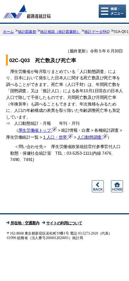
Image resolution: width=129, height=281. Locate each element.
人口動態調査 (90, 137)
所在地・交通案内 (24, 223)
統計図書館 (27, 31)
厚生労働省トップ (35, 130)
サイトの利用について (64, 223)
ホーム (8, 31)
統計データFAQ (97, 31)
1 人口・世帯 (55, 137)
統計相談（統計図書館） (60, 31)
